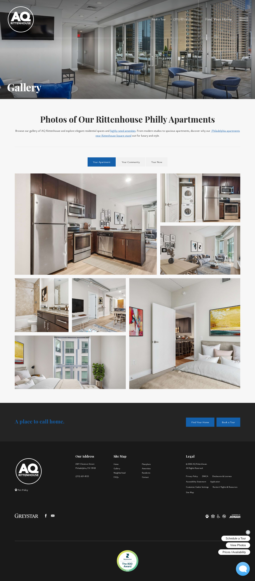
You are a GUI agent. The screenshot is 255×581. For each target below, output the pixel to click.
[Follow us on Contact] (52, 515)
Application (215, 481)
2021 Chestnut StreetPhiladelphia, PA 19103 (85, 465)
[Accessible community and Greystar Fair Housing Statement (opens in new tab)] (218, 516)
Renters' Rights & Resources (225, 486)
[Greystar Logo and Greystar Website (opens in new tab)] (26, 515)
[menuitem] (125, 464)
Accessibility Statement (196, 481)
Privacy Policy (192, 476)
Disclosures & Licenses (222, 476)
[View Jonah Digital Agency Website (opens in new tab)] (234, 516)
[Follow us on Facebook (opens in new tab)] (45, 515)
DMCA (205, 476)
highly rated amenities (123, 131)
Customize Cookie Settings (197, 486)
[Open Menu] (243, 19)
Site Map (190, 492)
